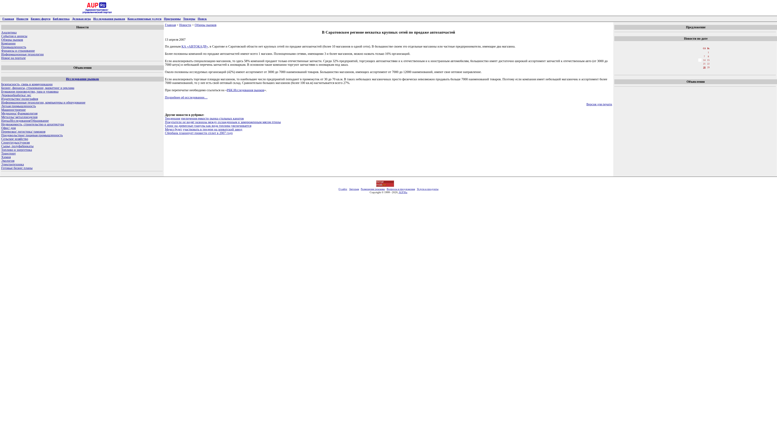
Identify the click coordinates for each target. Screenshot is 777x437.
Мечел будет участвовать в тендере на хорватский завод (203, 129)
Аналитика (9, 32)
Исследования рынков (109, 18)
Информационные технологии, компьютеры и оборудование (43, 102)
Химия (6, 157)
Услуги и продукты (427, 189)
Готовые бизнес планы (17, 168)
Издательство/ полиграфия (19, 99)
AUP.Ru (403, 192)
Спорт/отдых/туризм (15, 142)
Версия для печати (599, 104)
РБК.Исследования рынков (245, 90)
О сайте (343, 189)
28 (704, 67)
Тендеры (189, 18)
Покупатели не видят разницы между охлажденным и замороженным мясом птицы (223, 122)
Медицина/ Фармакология (19, 113)
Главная (8, 18)
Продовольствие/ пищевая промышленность (32, 135)
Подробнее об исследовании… (186, 97)
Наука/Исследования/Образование (25, 120)
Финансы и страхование (18, 50)
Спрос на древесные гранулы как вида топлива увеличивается (208, 125)
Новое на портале (13, 58)
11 (691, 60)
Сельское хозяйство (14, 139)
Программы (172, 18)
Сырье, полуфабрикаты (17, 146)
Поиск (202, 18)
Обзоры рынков (12, 39)
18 (691, 64)
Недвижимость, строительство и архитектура (32, 124)
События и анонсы (14, 36)
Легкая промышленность (18, 106)
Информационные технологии (22, 54)
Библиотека (61, 18)
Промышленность (13, 47)
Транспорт (8, 153)
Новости (22, 18)
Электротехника (12, 164)
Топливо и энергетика (16, 150)
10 (686, 60)
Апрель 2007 (695, 44)
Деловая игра (81, 18)
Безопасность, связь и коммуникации (27, 84)
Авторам (354, 189)
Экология (7, 160)
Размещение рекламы (373, 189)
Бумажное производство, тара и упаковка (29, 91)
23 (682, 67)
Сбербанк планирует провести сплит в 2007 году (199, 133)
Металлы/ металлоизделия (19, 117)
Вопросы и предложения (401, 189)
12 (695, 60)
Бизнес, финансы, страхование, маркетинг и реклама (37, 88)
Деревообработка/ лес (16, 95)
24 (686, 67)
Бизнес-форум (40, 18)
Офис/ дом (8, 128)
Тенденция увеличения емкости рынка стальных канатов (204, 118)
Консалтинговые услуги (144, 18)
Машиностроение (13, 109)
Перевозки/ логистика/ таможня (23, 131)
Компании (8, 43)
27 (700, 67)
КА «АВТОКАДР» (195, 46)
